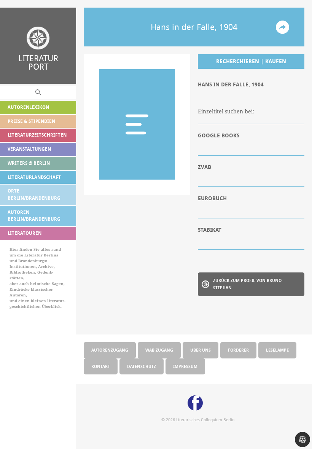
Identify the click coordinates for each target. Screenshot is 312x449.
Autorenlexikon (28, 107)
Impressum (185, 366)
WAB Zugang (159, 350)
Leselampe (277, 350)
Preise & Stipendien (31, 121)
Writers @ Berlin (29, 163)
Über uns (200, 350)
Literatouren (24, 233)
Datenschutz (141, 366)
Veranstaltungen (29, 149)
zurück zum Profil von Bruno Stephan (247, 283)
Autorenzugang (109, 350)
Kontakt (100, 366)
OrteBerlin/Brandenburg (34, 194)
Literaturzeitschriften (37, 135)
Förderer (238, 350)
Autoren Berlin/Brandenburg (34, 216)
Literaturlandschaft (34, 177)
